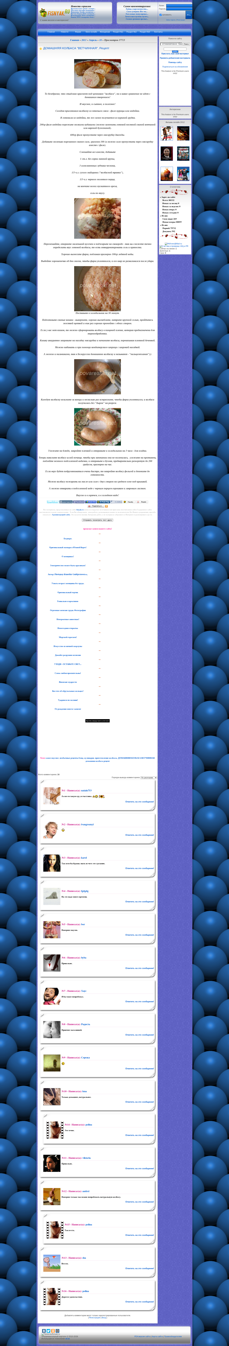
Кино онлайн (91, 32)
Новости (64, 32)
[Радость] (51, 1029)
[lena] (51, 1096)
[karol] (51, 863)
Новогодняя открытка (67, 628)
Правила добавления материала (175, 58)
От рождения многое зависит (67, 708)
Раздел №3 (145, 32)
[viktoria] (51, 1163)
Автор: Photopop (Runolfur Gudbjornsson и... (67, 574)
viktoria (86, 1158)
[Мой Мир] (57, 1331)
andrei (85, 1191)
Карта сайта (157, 1336)
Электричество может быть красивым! (67, 565)
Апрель (93, 40)
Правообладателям (173, 1336)
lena (84, 1091)
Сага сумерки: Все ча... (137, 11)
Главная (51, 32)
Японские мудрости (67, 682)
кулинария (89, 757)
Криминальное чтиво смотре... (83, 8)
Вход (104, 1318)
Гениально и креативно (67, 601)
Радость (85, 1024)
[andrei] (51, 1196)
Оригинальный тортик (67, 592)
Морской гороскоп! (67, 637)
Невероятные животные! (67, 619)
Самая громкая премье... (137, 19)
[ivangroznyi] (51, 829)
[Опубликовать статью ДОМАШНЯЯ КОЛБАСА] (53, 502)
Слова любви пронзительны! (67, 673)
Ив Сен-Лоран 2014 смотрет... (83, 14)
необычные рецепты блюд (71, 757)
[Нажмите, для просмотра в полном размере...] (97, 87)
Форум (78, 32)
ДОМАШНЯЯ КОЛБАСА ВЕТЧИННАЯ (136, 757)
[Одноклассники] (106, 506)
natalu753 (86, 790)
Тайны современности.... (137, 9)
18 (100, 40)
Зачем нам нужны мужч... (137, 16)
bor (83, 924)
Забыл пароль (170, 20)
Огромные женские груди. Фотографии (67, 610)
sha (84, 1257)
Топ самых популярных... (137, 14)
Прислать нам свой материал (175, 54)
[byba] (51, 963)
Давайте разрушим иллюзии (67, 655)
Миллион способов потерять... (83, 10)
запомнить (167, 15)
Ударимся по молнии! (67, 700)
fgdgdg (84, 891)
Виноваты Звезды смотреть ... (83, 12)
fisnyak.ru (80, 509)
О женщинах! (67, 556)
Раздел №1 (118, 32)
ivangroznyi (87, 824)
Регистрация (181, 20)
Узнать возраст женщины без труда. (67, 583)
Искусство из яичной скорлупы (67, 646)
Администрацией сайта (61, 514)
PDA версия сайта (142, 1336)
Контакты (158, 32)
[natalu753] (51, 795)
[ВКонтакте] (44, 1331)
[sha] (51, 1263)
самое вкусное (52, 757)
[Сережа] (51, 1062)
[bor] (51, 929)
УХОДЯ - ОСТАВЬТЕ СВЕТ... (67, 664)
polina (89, 1124)
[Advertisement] (175, 90)
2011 (83, 40)
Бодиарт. (67, 538)
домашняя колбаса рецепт (98, 761)
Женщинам (105, 32)
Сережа (85, 1057)
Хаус (83, 991)
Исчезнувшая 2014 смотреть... (83, 15)
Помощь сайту (175, 62)
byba (83, 957)
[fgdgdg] (51, 896)
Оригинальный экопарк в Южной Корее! (67, 547)
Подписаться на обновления (175, 67)
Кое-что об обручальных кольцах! (67, 691)
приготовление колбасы (106, 757)
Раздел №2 (131, 32)
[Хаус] (51, 996)
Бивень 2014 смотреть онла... (83, 17)
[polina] (54, 1130)
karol (84, 857)
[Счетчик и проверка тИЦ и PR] (174, 246)
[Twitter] (48, 1331)
